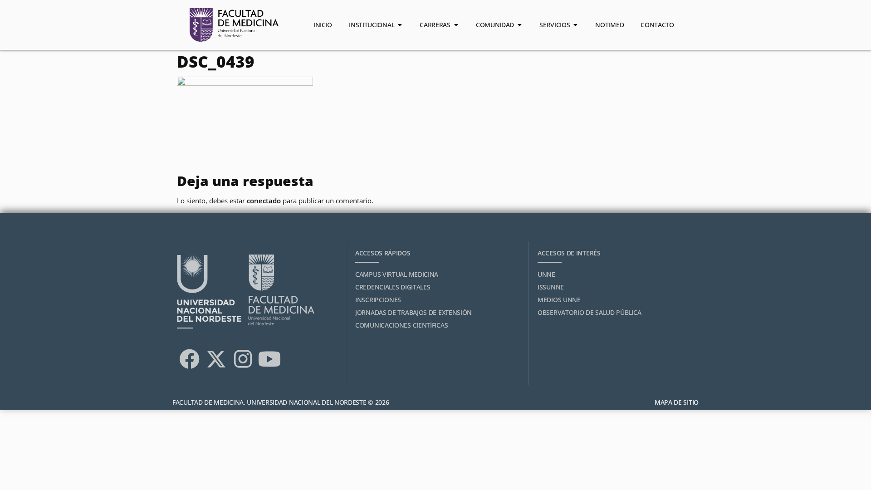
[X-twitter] (216, 359)
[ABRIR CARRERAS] (456, 25)
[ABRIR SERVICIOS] (575, 25)
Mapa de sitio (677, 402)
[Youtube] (269, 359)
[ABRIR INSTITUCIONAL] (399, 25)
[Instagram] (242, 359)
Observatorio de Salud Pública (589, 312)
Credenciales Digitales (392, 287)
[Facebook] (189, 359)
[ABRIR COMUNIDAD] (519, 25)
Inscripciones (378, 299)
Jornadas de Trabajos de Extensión (413, 312)
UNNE (546, 274)
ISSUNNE (551, 287)
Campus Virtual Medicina (396, 274)
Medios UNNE (559, 299)
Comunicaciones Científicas (401, 325)
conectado (264, 200)
